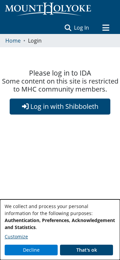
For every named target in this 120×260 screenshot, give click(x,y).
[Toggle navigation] (105, 27)
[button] (68, 28)
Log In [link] (82, 27)
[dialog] (60, 229)
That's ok (86, 250)
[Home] (48, 9)
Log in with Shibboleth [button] (63, 106)
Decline (31, 250)
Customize (16, 236)
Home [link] (13, 40)
